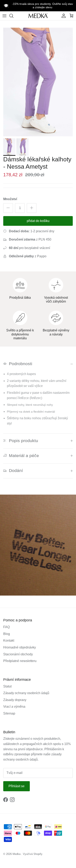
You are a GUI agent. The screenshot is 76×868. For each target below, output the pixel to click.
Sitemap (9, 713)
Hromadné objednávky (19, 647)
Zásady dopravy (14, 700)
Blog (6, 634)
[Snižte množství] (8, 208)
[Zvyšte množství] (31, 208)
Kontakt (8, 640)
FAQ (6, 627)
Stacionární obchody (18, 654)
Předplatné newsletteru (19, 661)
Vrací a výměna (14, 706)
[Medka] (38, 16)
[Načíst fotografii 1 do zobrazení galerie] (38, 82)
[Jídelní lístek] (4, 15)
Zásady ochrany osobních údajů (26, 693)
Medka (16, 853)
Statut (7, 686)
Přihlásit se (17, 786)
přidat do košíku (38, 221)
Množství (10, 199)
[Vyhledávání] (13, 15)
